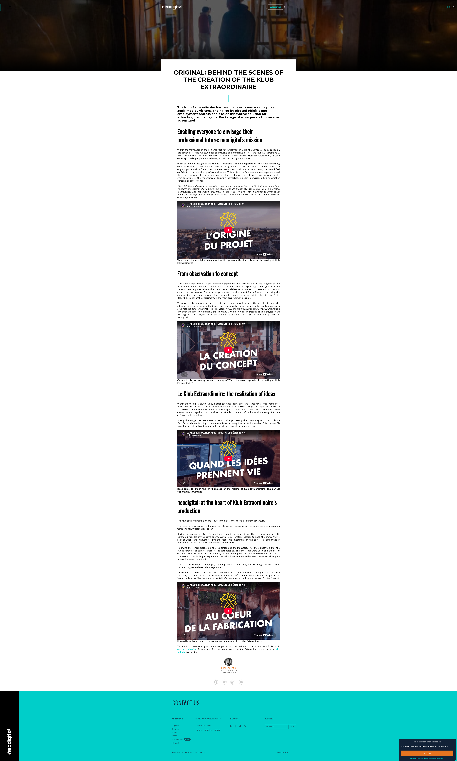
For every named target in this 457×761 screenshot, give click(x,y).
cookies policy (199, 752)
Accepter (427, 753)
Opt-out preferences (416, 758)
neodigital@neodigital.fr (210, 730)
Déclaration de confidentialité (433, 758)
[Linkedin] (232, 682)
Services (175, 729)
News (174, 736)
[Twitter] (224, 682)
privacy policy (177, 752)
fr (448, 7)
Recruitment (180, 739)
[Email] (241, 682)
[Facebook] (215, 682)
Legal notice (188, 752)
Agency (175, 726)
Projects (175, 732)
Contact (175, 743)
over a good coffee (186, 649)
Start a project (275, 7)
